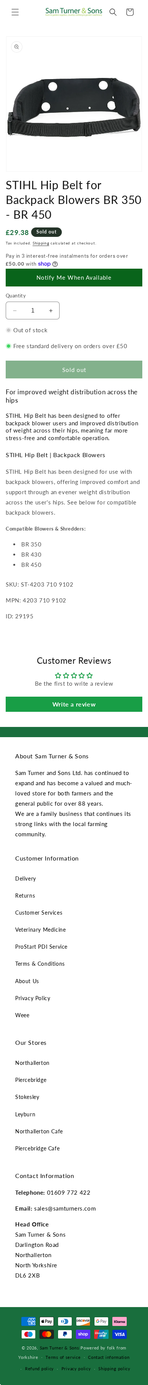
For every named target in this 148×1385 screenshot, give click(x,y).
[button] (15, 12)
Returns (25, 895)
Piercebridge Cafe (37, 1148)
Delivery (25, 878)
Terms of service (63, 1357)
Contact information (108, 1357)
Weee (22, 1015)
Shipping (41, 243)
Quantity (16, 296)
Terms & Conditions (40, 963)
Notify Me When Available (74, 277)
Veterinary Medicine (40, 929)
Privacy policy (76, 1368)
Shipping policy (114, 1368)
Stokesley (27, 1097)
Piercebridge (30, 1080)
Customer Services (38, 912)
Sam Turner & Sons (59, 1347)
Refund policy (39, 1368)
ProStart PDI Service (41, 946)
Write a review (74, 704)
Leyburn (25, 1114)
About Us (27, 981)
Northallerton (32, 1063)
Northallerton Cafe (39, 1131)
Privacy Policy (32, 998)
